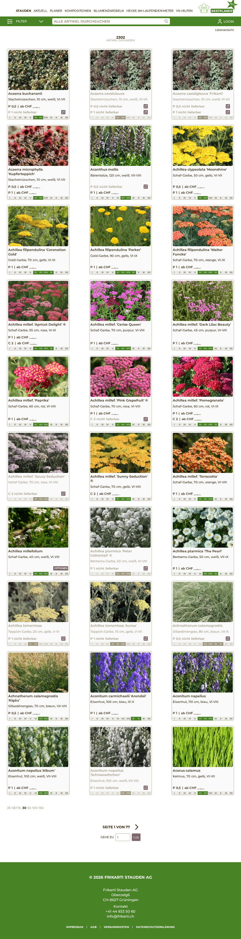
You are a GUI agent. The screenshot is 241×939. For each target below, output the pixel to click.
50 (29, 808)
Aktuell (40, 10)
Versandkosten (116, 927)
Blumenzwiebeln (109, 10)
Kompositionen (78, 10)
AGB (93, 927)
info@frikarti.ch (120, 916)
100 (35, 808)
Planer (56, 10)
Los (136, 837)
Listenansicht (224, 30)
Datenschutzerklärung (155, 927)
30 (24, 808)
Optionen (61, 568)
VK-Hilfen (184, 10)
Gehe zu (107, 837)
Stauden (23, 10)
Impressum (74, 927)
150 (41, 808)
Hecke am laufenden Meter (149, 10)
